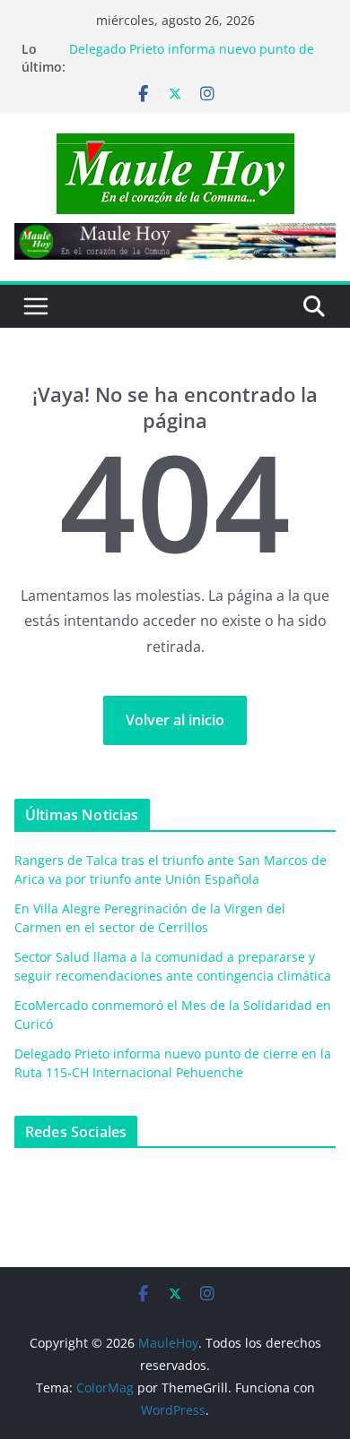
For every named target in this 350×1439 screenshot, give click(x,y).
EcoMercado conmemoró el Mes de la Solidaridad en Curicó (181, 40)
